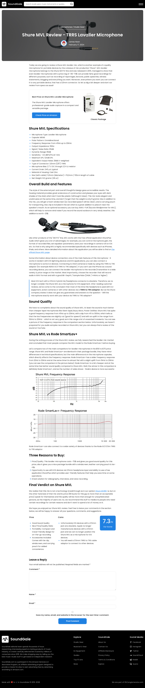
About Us (102, 642)
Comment (34, 569)
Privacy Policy (104, 655)
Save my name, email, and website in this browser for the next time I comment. (72, 615)
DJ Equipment (79, 651)
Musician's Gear (80, 646)
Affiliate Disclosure (106, 651)
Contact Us (103, 646)
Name (32, 594)
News (76, 664)
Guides (76, 655)
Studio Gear (79, 27)
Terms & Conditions (106, 660)
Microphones (66, 27)
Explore (101, 664)
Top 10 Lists (78, 660)
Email (32, 603)
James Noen (74, 41)
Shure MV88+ (101, 491)
